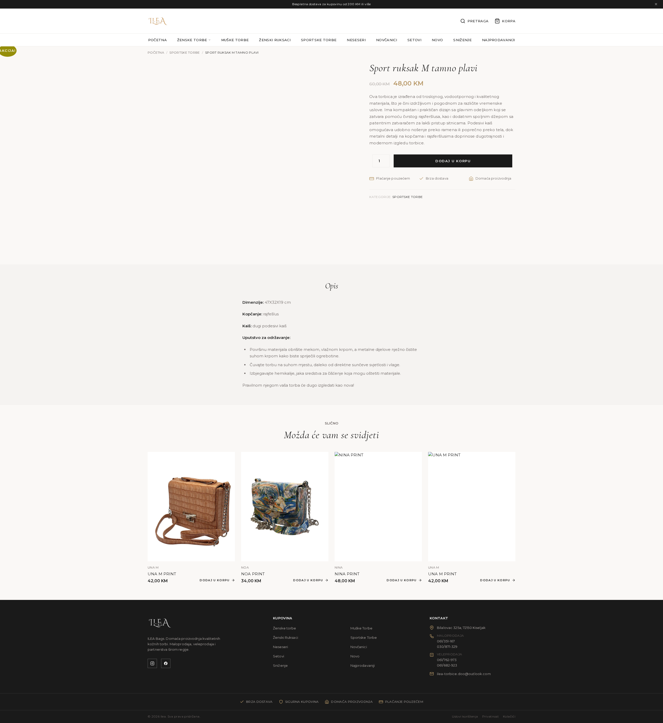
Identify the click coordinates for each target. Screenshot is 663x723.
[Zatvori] (656, 4)
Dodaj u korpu (453, 161)
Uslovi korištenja (465, 716)
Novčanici (386, 40)
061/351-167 (446, 641)
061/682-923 (447, 665)
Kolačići (509, 716)
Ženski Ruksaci (275, 40)
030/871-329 (447, 646)
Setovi (414, 40)
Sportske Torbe (319, 40)
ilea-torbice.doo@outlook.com (464, 674)
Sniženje (462, 40)
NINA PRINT (347, 573)
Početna (157, 40)
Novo (437, 40)
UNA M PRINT (162, 573)
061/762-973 (447, 660)
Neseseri (356, 40)
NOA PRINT (253, 573)
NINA (339, 567)
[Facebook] (165, 663)
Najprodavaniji (498, 40)
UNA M (153, 567)
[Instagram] (152, 663)
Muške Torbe (235, 40)
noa (245, 567)
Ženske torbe (192, 40)
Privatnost (490, 716)
